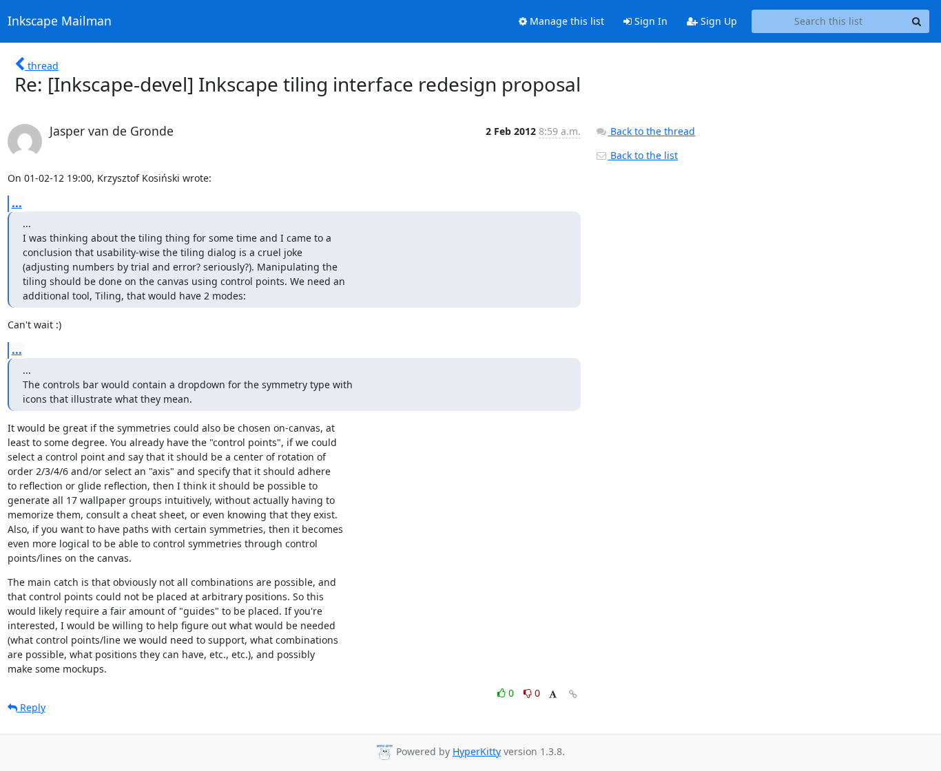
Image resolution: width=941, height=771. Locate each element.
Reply (31, 707)
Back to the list (643, 155)
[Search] (916, 21)
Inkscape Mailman (60, 21)
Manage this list (565, 21)
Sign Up (717, 21)
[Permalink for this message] (573, 694)
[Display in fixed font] (553, 695)
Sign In (650, 21)
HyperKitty (477, 751)
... (17, 203)
